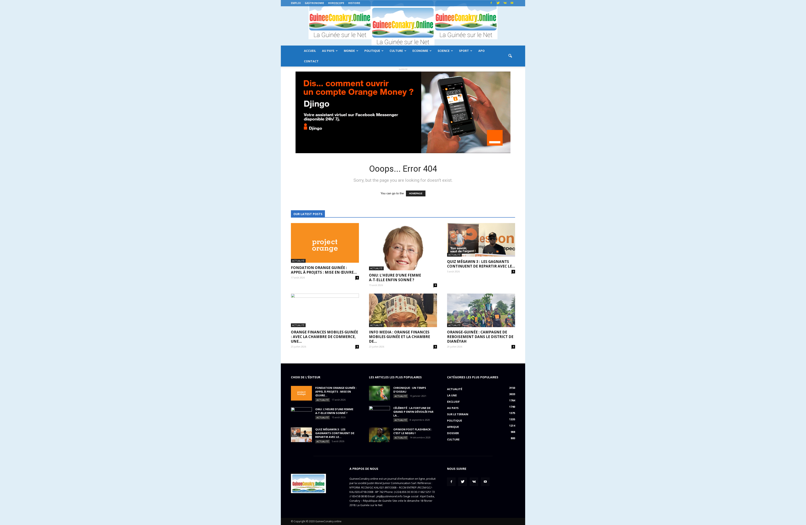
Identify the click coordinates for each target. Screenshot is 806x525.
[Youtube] (512, 3)
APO (481, 51)
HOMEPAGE (415, 193)
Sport (464, 51)
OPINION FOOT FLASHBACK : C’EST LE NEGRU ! (412, 431)
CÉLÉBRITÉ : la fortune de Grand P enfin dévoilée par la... (413, 411)
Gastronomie (314, 3)
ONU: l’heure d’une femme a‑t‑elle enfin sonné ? (395, 277)
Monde (349, 51)
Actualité (298, 260)
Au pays (328, 51)
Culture (396, 51)
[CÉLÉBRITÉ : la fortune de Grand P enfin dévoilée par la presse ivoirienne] (379, 413)
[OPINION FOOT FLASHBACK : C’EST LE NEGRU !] (379, 434)
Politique (372, 51)
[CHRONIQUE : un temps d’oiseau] (379, 393)
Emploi (296, 3)
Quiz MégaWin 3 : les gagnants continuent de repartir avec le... (481, 264)
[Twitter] (498, 3)
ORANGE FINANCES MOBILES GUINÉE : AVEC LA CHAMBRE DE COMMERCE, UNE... (324, 337)
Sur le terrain (457, 414)
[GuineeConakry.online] (403, 26)
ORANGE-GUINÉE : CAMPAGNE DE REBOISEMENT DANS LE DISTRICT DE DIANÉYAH (480, 337)
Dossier (453, 433)
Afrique (453, 427)
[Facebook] (491, 3)
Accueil (310, 51)
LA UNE (452, 395)
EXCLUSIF (453, 402)
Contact (311, 61)
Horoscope (336, 3)
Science (444, 51)
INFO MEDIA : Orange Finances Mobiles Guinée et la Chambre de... (399, 337)
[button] (510, 56)
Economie (420, 51)
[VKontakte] (505, 3)
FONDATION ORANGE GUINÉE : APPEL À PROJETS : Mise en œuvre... (324, 270)
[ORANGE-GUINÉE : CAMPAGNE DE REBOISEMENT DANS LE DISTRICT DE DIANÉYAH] (481, 310)
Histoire (354, 3)
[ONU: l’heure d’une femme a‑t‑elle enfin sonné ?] (403, 246)
